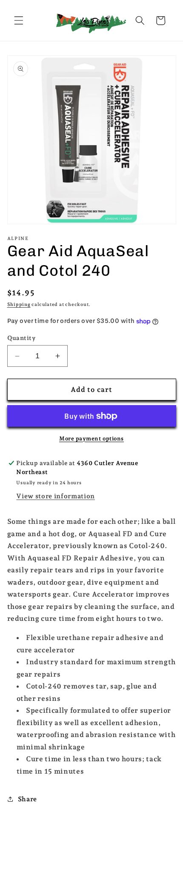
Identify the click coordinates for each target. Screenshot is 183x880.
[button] (19, 20)
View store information (55, 496)
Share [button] (27, 799)
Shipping (19, 304)
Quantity (21, 337)
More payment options (91, 438)
